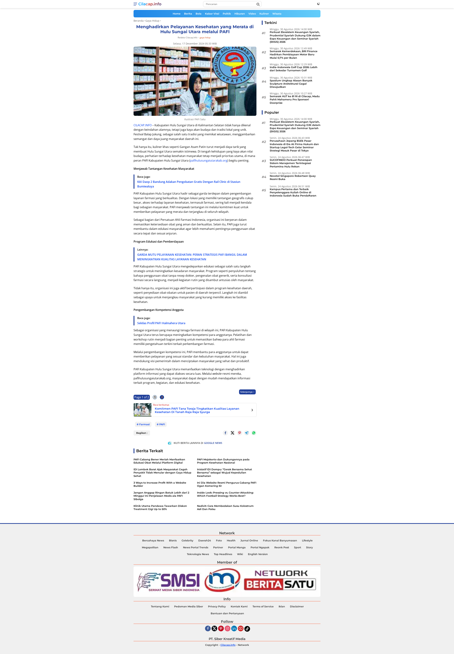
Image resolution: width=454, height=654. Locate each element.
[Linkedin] (234, 629)
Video (252, 13)
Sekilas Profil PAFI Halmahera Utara (161, 323)
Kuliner (264, 13)
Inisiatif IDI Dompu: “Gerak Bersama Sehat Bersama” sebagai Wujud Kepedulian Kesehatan (224, 472)
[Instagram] (227, 629)
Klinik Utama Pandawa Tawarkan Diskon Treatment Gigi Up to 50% (160, 507)
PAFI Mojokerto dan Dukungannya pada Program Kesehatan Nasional (223, 461)
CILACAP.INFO (143, 125)
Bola (198, 13)
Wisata (276, 13)
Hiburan (239, 13)
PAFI (162, 424)
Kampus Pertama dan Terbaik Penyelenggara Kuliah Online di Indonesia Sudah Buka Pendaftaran (293, 192)
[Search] (258, 4)
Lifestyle (307, 540)
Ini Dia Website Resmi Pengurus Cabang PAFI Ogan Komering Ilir (226, 484)
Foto (219, 540)
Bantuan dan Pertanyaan (227, 613)
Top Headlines (223, 554)
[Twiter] (214, 629)
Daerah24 (204, 540)
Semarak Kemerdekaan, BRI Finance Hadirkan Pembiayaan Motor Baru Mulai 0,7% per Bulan (293, 54)
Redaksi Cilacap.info (187, 37)
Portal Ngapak (260, 547)
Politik (227, 13)
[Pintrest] (239, 433)
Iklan (282, 606)
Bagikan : (141, 432)
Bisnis (173, 540)
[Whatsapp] (253, 433)
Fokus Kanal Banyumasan (280, 540)
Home (177, 13)
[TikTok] (247, 629)
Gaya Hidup (205, 37)
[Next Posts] (252, 410)
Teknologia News (198, 554)
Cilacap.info (149, 4)
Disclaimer (297, 606)
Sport (297, 547)
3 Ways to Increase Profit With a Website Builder (160, 484)
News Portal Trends (195, 547)
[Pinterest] (221, 629)
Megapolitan (150, 547)
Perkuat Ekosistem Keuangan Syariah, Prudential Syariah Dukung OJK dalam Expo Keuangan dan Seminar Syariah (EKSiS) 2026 (295, 37)
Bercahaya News (153, 540)
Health (231, 540)
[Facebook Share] (225, 433)
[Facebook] (208, 629)
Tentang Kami (160, 606)
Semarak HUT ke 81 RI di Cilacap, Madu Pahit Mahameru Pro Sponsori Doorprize (295, 99)
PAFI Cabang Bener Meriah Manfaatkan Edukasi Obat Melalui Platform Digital (159, 461)
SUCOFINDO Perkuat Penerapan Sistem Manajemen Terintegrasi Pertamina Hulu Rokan (291, 163)
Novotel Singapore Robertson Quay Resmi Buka (293, 177)
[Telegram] (246, 433)
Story (309, 547)
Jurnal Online (249, 540)
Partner (218, 547)
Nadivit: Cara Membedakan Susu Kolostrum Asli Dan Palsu (225, 507)
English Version (258, 554)
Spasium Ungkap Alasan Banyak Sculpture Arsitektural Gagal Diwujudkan (291, 83)
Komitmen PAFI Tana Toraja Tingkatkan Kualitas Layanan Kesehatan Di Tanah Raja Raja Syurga (197, 410)
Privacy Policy (217, 606)
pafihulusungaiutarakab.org (208, 160)
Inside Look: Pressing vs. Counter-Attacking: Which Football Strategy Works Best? (225, 494)
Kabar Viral (212, 13)
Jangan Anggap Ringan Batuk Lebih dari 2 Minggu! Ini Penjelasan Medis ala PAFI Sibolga (161, 496)
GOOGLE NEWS (213, 443)
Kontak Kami (239, 606)
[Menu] (136, 4)
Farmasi (144, 424)
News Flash (170, 547)
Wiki (240, 554)
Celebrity (187, 540)
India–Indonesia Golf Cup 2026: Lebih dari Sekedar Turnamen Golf (293, 69)
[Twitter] (232, 433)
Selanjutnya (246, 391)
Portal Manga (237, 547)
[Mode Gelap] (318, 3)
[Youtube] (240, 629)
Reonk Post (281, 547)
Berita (188, 13)
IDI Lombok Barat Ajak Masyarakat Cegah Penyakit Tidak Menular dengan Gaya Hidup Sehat (162, 472)
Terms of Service (263, 606)
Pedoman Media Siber (188, 606)
